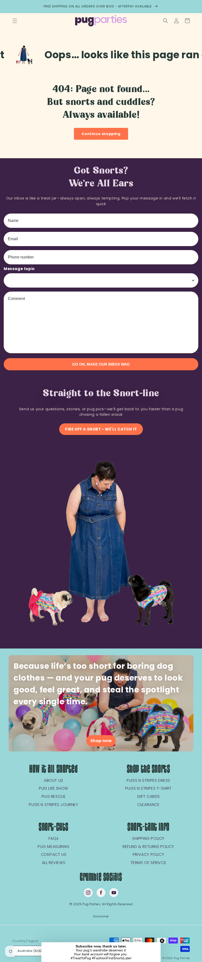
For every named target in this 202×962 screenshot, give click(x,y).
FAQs (53, 838)
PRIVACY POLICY (148, 854)
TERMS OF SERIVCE (149, 862)
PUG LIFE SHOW (53, 788)
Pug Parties (182, 958)
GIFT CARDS (148, 796)
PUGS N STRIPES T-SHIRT (148, 788)
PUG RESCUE (54, 796)
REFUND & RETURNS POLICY (148, 846)
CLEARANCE (148, 804)
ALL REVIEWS (54, 862)
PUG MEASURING (53, 846)
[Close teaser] (162, 940)
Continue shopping (101, 133)
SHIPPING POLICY (148, 838)
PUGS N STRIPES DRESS (148, 780)
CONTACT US (54, 854)
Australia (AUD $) (31, 950)
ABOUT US (53, 780)
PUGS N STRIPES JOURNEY (53, 804)
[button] (14, 20)
